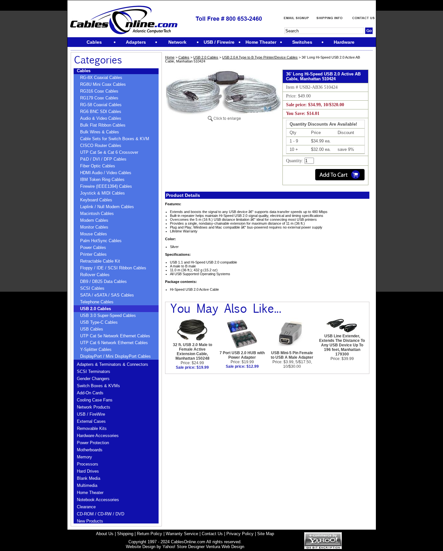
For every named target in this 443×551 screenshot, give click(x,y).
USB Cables (91, 329)
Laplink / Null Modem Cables (107, 206)
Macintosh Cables (97, 213)
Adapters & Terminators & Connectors (112, 364)
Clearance (86, 506)
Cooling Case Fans (95, 400)
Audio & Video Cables (100, 118)
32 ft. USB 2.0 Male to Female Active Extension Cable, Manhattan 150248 (192, 352)
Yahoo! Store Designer (183, 546)
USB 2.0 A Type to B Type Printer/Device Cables (260, 57)
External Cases (91, 421)
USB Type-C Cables (99, 322)
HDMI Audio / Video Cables (105, 172)
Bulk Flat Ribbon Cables (103, 125)
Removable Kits (92, 428)
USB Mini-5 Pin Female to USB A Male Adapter (292, 355)
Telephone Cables (97, 301)
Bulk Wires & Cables (99, 131)
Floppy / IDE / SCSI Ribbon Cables (113, 267)
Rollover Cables (95, 274)
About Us (105, 533)
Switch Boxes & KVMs (98, 385)
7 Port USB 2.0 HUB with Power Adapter (242, 355)
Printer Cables (93, 254)
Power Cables (93, 247)
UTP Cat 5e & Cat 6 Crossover (109, 152)
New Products (90, 521)
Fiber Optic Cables (97, 165)
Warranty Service (182, 533)
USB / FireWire (91, 414)
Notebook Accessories (98, 499)
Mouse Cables (93, 233)
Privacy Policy (240, 533)
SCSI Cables (92, 288)
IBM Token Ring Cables (102, 179)
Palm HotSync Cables (101, 240)
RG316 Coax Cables (99, 91)
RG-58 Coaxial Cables (101, 104)
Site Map (265, 533)
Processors (87, 464)
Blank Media (88, 478)
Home (169, 57)
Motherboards (89, 449)
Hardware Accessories (98, 435)
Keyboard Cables (96, 199)
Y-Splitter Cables (96, 349)
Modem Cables (94, 220)
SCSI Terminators (93, 371)
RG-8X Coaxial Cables (101, 77)
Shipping (125, 533)
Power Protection (93, 442)
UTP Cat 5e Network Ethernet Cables (115, 335)
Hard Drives (88, 471)
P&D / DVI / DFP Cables (103, 159)
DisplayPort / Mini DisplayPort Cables (115, 356)
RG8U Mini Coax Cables (103, 84)
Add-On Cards (90, 392)
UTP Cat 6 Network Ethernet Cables (114, 342)
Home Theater (90, 492)
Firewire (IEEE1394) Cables (106, 186)
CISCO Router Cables (100, 145)
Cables (83, 70)
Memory (84, 457)
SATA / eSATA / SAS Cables (107, 295)
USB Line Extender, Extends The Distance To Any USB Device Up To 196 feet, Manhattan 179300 (342, 345)
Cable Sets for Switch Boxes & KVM (114, 138)
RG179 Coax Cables (99, 98)
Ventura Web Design (225, 546)
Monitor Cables (94, 227)
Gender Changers (93, 378)
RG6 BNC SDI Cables (100, 111)
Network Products (93, 407)
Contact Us (212, 533)
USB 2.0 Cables (95, 308)
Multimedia (87, 485)
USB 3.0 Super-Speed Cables (108, 315)
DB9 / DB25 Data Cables (103, 281)
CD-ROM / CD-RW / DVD (100, 514)
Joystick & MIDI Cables (102, 193)
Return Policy (149, 533)
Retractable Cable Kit (100, 261)
